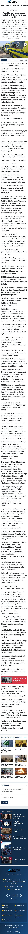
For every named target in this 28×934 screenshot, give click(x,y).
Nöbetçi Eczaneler (5, 906)
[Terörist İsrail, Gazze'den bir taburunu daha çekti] (7, 758)
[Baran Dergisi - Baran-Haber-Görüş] (13, 1)
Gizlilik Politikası (9, 925)
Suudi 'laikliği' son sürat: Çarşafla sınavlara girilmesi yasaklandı (6, 750)
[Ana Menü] (1, 2)
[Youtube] (15, 895)
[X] (9, 895)
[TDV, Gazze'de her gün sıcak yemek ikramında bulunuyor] (21, 758)
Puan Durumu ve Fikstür (20, 911)
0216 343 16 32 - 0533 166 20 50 (15, 886)
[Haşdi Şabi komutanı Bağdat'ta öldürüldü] (21, 771)
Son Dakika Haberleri (19, 916)
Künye (21, 925)
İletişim (16, 925)
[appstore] (14, 899)
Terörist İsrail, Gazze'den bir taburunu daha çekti (7, 764)
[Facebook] (7, 895)
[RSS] (21, 895)
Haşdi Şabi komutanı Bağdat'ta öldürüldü (20, 777)
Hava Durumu (20, 905)
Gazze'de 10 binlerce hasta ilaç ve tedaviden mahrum (7, 778)
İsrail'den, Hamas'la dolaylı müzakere (20, 748)
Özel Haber (24, 5)
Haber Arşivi (7, 920)
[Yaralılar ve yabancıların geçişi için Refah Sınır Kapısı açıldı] (14, 49)
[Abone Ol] (22, 60)
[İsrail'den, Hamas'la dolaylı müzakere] (21, 743)
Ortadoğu (14, 10)
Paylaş (5, 59)
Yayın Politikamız (14, 927)
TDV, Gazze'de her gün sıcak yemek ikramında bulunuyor (20, 764)
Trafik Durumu (8, 910)
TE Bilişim (18, 932)
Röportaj (8, 5)
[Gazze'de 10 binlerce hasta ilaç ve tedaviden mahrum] (7, 771)
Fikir (2, 5)
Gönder (4, 802)
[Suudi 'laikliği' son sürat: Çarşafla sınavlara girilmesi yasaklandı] (7, 743)
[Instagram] (12, 895)
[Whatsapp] (18, 895)
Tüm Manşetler (8, 915)
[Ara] (25, 2)
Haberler (16, 5)
